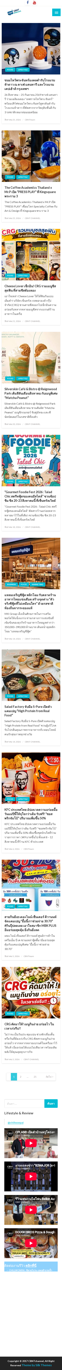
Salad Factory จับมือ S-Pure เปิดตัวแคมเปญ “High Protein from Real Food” (28, 711)
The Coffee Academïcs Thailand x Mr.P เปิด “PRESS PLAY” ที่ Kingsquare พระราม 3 (30, 192)
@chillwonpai (16, 1122)
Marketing (37, 584)
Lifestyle (23, 69)
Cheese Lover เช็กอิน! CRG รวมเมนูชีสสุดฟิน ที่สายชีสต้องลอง (30, 288)
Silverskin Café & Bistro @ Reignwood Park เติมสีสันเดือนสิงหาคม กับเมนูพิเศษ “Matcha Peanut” (31, 393)
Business (11, 584)
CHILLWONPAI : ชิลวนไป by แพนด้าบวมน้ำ (30, 1270)
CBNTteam (30, 119)
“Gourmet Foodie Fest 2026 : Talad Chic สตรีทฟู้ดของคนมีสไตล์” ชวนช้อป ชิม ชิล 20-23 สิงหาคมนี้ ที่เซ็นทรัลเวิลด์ (30, 496)
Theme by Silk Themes (37, 1365)
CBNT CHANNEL (32, 218)
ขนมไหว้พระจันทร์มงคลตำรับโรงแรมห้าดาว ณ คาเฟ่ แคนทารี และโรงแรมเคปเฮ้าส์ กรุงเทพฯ (29, 84)
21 (35, 1076)
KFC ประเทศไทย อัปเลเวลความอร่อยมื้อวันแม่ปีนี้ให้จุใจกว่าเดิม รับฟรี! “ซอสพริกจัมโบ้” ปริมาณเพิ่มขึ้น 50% (31, 814)
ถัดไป (48, 1076)
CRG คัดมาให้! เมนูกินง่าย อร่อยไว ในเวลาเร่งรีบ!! (29, 1026)
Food (10, 69)
